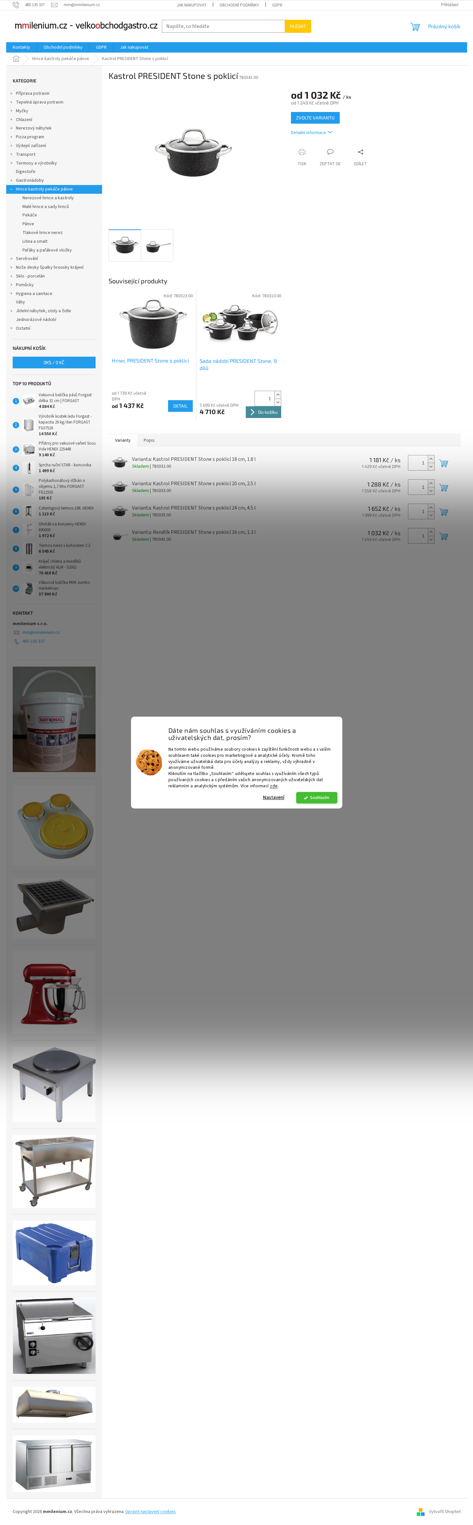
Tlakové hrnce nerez (42, 232)
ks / (54, 362)
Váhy (20, 302)
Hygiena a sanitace (34, 293)
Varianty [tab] (123, 440)
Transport (25, 154)
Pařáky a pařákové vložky (47, 250)
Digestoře (25, 171)
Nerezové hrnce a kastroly (48, 198)
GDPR (277, 5)
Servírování (27, 258)
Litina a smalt (34, 241)
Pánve (28, 224)
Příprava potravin (32, 93)
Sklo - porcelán (30, 276)
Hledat (298, 26)
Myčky (22, 111)
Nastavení (273, 797)
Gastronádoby (30, 180)
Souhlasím (319, 797)
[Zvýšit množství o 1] (277, 395)
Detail (180, 406)
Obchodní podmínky (239, 5)
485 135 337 (33, 641)
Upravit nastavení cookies (150, 1511)
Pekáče (29, 215)
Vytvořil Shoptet (445, 1511)
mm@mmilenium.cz (41, 632)
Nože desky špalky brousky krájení (50, 267)
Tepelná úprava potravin (39, 102)
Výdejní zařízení (31, 145)
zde (274, 786)
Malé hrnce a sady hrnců (45, 206)
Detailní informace (308, 132)
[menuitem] (21, 47)
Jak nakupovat (191, 5)
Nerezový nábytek (34, 128)
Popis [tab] (149, 440)
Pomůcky (25, 285)
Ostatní (23, 328)
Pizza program (30, 137)
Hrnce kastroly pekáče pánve (44, 189)
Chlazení (24, 120)
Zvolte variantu (315, 117)
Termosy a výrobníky (36, 163)
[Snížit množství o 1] (277, 402)
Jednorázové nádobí (36, 319)
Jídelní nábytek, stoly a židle (43, 311)
